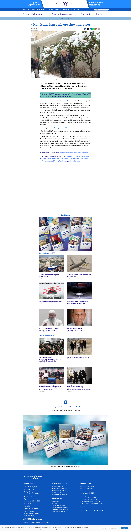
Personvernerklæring (58, 511)
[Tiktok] (92, 510)
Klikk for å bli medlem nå (96, 3)
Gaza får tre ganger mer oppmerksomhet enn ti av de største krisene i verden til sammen (79, 388)
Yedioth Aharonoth (74, 161)
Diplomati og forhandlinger (68, 152)
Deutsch (38, 522)
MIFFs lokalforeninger (58, 505)
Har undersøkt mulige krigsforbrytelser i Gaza (75, 329)
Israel (59, 101)
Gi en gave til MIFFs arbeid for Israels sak (65, 407)
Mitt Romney (84, 159)
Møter (51, 9)
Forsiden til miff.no (57, 486)
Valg (57, 161)
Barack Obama (70, 156)
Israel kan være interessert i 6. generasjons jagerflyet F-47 (77, 302)
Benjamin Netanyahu (83, 156)
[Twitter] (84, 510)
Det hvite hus (54, 159)
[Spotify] (97, 510)
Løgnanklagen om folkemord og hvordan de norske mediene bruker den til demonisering (51, 388)
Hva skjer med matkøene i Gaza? (78, 357)
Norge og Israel (56, 492)
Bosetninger (46, 159)
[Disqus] (65, 186)
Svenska (25, 522)
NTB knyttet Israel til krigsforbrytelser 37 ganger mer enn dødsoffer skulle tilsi (50, 359)
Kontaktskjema (32, 486)
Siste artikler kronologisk (59, 488)
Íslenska (45, 522)
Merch (78, 9)
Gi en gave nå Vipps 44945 (34, 3)
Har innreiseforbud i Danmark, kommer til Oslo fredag (50, 329)
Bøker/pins (58, 9)
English (51, 522)
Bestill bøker (65, 215)
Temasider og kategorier (59, 490)
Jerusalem (84, 152)
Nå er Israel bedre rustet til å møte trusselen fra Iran (79, 276)
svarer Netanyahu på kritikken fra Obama (63, 128)
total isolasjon (69, 101)
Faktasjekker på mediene (59, 494)
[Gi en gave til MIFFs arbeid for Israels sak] (65, 402)
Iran (79, 152)
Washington (63, 161)
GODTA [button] (124, 528)
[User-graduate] (103, 510)
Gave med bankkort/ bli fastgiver (91, 498)
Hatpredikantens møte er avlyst (50, 302)
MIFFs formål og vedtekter (60, 507)
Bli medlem (26, 9)
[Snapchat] (100, 510)
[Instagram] (89, 510)
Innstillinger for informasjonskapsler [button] (109, 528)
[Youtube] (87, 510)
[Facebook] (81, 510)
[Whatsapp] (95, 510)
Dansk (32, 522)
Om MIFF (55, 503)
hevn (61, 159)
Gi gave (33, 9)
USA (53, 161)
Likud (77, 159)
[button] (88, 29)
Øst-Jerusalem (46, 161)
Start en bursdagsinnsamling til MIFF (93, 503)
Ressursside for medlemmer (60, 509)
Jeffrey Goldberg (69, 159)
